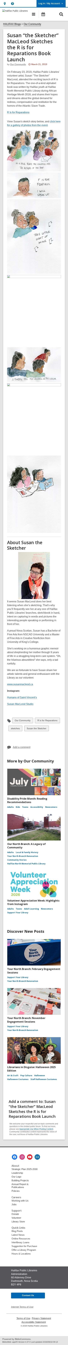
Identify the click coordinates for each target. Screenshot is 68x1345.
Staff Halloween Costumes (44, 1079)
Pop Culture (26, 1075)
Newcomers (51, 807)
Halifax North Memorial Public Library (26, 863)
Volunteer (16, 1217)
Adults (10, 807)
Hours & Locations (21, 1253)
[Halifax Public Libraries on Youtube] (29, 1157)
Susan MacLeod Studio (20, 704)
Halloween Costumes (17, 1079)
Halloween (39, 1075)
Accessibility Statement (34, 1322)
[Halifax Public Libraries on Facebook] (14, 1157)
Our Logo (16, 1176)
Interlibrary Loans (20, 1242)
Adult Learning (31, 908)
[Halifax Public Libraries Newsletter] (37, 1157)
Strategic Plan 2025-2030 (24, 1169)
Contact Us (28, 1295)
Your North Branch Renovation (22, 856)
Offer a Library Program (24, 1250)
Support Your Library (17, 912)
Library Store (18, 1221)
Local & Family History (27, 852)
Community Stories (17, 860)
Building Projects (20, 1180)
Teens (25, 807)
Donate (15, 1214)
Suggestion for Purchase (24, 1246)
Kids (18, 807)
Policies (16, 1191)
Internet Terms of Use (22, 1306)
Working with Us (20, 1200)
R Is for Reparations (18, 112)
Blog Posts (17, 1231)
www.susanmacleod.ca (20, 684)
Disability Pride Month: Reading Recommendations (27, 800)
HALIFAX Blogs (12, 24)
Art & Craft (12, 1075)
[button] (4, 3)
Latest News (18, 1235)
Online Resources (21, 1238)
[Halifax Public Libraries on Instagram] (22, 1157)
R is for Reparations (47, 721)
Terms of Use (23, 1318)
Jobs (14, 1204)
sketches (15, 729)
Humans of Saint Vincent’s (22, 697)
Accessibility (36, 807)
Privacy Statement (41, 1318)
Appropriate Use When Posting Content (36, 1129)
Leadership (17, 1173)
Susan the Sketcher (36, 729)
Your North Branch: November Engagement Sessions (26, 1019)
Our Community (32, 24)
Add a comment (21, 747)
